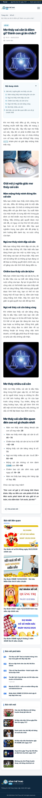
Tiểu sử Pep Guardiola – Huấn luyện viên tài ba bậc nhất (23, 671)
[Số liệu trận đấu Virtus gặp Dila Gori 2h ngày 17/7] (8, 723)
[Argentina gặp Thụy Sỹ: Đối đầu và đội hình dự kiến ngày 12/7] (8, 753)
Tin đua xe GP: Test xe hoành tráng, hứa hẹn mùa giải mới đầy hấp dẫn (23, 658)
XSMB (9, 465)
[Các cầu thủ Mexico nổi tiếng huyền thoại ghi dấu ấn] (8, 713)
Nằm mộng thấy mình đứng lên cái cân (21, 94)
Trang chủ (4, 15)
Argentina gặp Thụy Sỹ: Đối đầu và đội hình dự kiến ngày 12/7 (26, 752)
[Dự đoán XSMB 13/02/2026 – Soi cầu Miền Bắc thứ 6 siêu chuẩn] (21, 566)
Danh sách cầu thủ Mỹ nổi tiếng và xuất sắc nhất (26, 731)
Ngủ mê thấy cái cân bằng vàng (19, 104)
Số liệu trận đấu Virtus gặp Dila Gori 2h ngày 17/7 (26, 721)
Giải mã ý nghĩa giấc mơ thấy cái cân (19, 91)
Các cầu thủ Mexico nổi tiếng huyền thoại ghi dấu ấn (25, 711)
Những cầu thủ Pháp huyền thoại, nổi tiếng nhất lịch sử (25, 762)
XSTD (5, 141)
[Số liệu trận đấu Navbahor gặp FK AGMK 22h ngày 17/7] (8, 743)
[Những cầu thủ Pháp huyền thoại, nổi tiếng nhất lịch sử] (8, 764)
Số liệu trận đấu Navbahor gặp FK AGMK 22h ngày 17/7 (26, 742)
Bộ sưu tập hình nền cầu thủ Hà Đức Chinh (22, 664)
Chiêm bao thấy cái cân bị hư (18, 101)
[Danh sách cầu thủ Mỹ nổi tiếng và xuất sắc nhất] (8, 733)
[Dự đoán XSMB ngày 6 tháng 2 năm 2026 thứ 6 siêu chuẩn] (21, 625)
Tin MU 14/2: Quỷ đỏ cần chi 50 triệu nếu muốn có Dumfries (23, 678)
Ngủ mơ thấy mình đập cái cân (18, 98)
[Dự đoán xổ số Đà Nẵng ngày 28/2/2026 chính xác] (21, 536)
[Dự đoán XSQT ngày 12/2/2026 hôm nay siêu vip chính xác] (21, 596)
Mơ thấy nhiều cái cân (15, 107)
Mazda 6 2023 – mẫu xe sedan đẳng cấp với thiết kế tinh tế (23, 687)
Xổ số (12, 15)
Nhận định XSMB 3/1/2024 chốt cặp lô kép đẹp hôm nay (22, 694)
